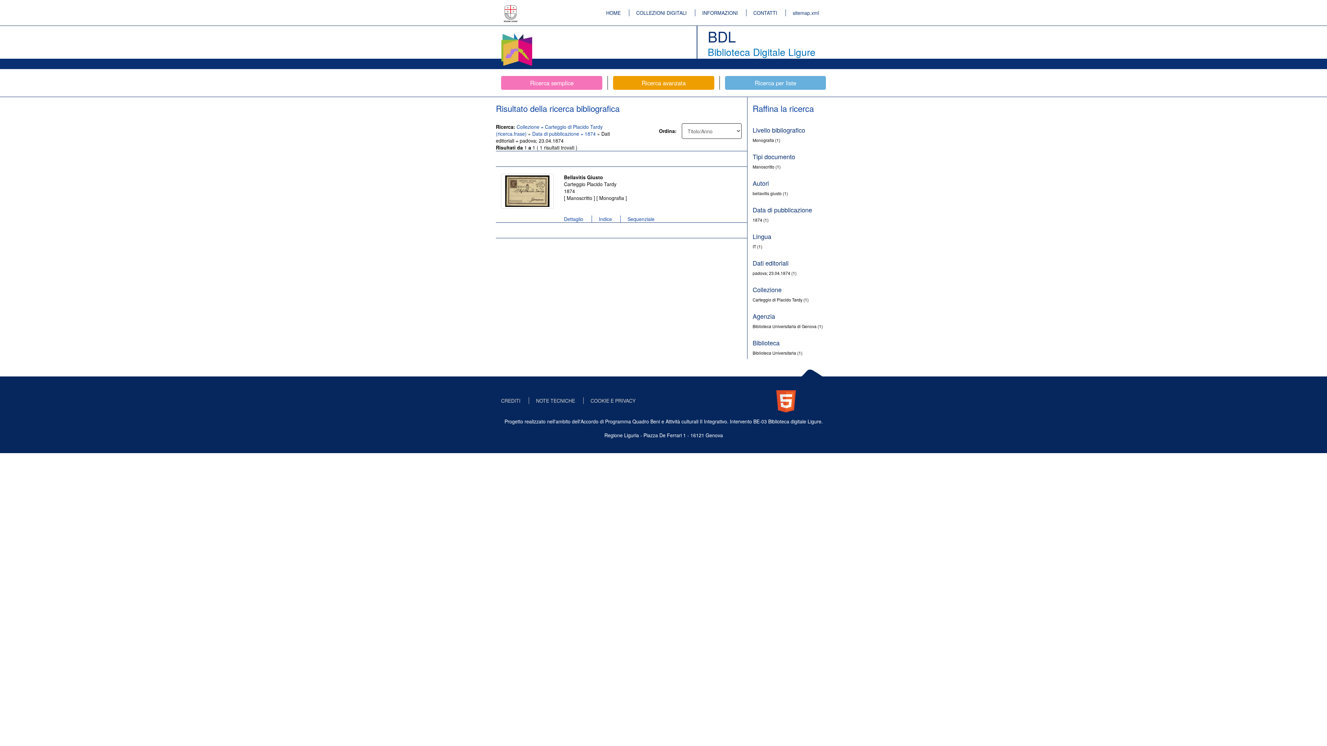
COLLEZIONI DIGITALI (661, 12)
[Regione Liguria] (511, 8)
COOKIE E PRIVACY (613, 400)
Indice (605, 219)
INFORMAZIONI (720, 12)
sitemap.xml (806, 12)
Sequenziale (641, 219)
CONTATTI (765, 12)
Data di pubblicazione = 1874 (564, 133)
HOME (613, 12)
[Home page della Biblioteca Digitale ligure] (516, 34)
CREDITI (510, 400)
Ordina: (668, 130)
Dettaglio (573, 219)
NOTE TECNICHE (555, 400)
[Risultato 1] (527, 191)
